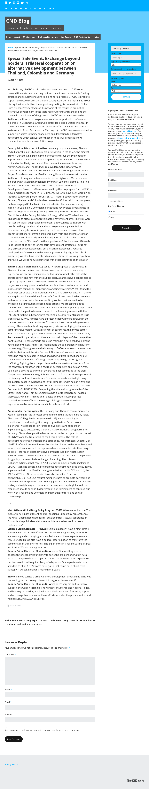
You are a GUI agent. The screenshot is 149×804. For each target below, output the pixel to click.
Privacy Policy (11, 764)
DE (11, 8)
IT (30, 8)
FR (26, 8)
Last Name (113, 190)
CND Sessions (29, 37)
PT (40, 8)
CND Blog (18, 20)
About (17, 37)
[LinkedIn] (14, 2)
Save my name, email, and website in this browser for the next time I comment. (42, 730)
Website (8, 714)
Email (8, 702)
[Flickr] (18, 2)
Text (113, 217)
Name (8, 689)
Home (8, 37)
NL (35, 8)
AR (6, 8)
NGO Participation (82, 37)
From (113, 81)
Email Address (115, 169)
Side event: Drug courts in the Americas (72, 620)
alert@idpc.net (130, 131)
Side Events (66, 37)
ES (21, 8)
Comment (10, 654)
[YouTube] (22, 2)
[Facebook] (6, 2)
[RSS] (27, 2)
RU (45, 8)
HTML (113, 211)
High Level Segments (48, 37)
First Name (113, 180)
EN (16, 8)
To (112, 88)
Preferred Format (116, 206)
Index (96, 37)
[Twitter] (10, 2)
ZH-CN (52, 8)
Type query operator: (120, 61)
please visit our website (128, 138)
